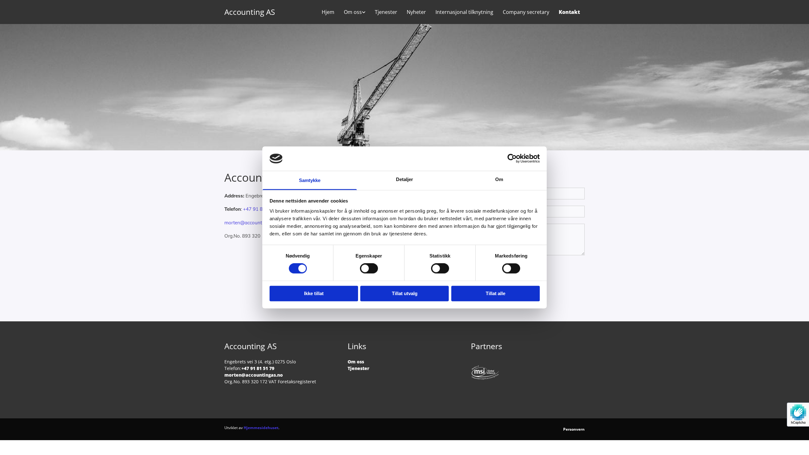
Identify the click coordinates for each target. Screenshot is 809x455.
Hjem (328, 12)
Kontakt (569, 12)
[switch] (369, 269)
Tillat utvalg (404, 293)
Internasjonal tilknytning (464, 12)
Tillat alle (495, 293)
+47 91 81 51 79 (261, 209)
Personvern (574, 429)
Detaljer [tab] (404, 179)
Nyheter (416, 12)
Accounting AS (249, 12)
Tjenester (386, 12)
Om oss (353, 12)
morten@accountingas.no (252, 223)
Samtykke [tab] (310, 180)
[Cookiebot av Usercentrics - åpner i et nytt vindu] (512, 158)
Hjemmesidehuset (261, 427)
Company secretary (526, 12)
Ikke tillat (314, 293)
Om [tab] (499, 179)
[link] (354, 12)
